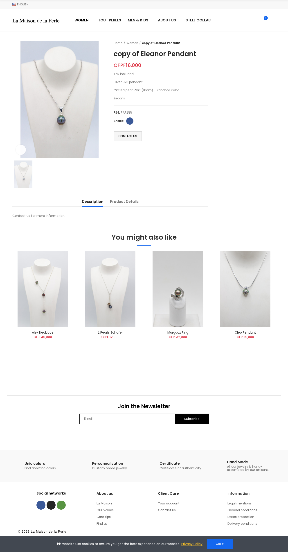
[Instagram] (51, 505)
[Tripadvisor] (61, 505)
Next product (204, 43)
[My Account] (273, 20)
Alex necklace (43, 332)
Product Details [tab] (124, 201)
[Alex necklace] (42, 289)
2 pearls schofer (110, 332)
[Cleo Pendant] (245, 289)
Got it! (220, 544)
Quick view (61, 259)
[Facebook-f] (40, 505)
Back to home (199, 43)
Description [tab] (92, 201)
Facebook (129, 121)
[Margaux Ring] (177, 289)
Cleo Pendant (245, 332)
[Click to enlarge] (21, 150)
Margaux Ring (177, 332)
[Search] (254, 20)
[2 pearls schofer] (110, 289)
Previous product (193, 43)
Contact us (127, 136)
